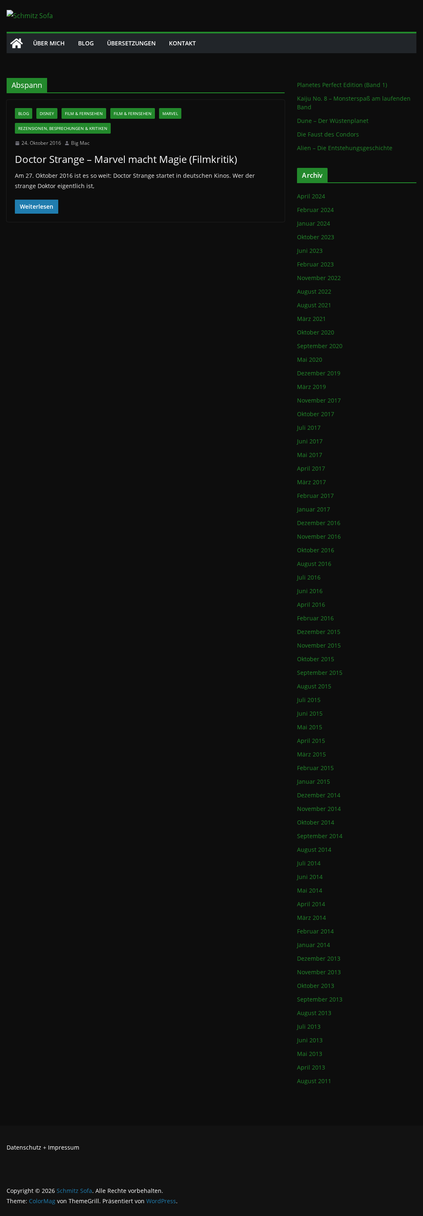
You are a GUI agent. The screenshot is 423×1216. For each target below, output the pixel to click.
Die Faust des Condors (328, 134)
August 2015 (314, 686)
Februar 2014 (315, 931)
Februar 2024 (315, 210)
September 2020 (319, 346)
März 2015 (311, 754)
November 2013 (319, 972)
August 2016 (314, 564)
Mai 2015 (309, 727)
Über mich (49, 43)
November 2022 (319, 278)
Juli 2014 (309, 863)
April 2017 (311, 468)
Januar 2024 (313, 223)
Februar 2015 (315, 768)
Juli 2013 (309, 1026)
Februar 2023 (315, 264)
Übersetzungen (131, 43)
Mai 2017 (309, 455)
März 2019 (311, 387)
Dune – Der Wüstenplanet (332, 121)
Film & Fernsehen (84, 113)
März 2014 (311, 917)
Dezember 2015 (318, 632)
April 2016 (311, 604)
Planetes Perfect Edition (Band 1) (342, 85)
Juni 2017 (310, 441)
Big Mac (80, 142)
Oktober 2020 (315, 332)
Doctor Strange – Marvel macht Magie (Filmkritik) (126, 159)
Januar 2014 (313, 945)
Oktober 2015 (315, 659)
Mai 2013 (309, 1054)
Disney (47, 113)
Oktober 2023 (315, 237)
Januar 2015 (313, 781)
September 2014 (319, 836)
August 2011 (314, 1081)
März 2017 (311, 482)
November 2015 (319, 645)
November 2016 (319, 536)
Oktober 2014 (315, 822)
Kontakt (182, 43)
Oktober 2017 (315, 414)
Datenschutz (24, 1147)
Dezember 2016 (318, 523)
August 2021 (314, 305)
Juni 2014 (310, 877)
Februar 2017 (315, 496)
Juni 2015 (310, 713)
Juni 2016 (310, 591)
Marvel (170, 113)
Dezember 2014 (318, 795)
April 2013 (311, 1067)
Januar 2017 (313, 509)
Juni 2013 (310, 1040)
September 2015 (319, 672)
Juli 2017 (309, 427)
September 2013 (319, 999)
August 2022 (314, 291)
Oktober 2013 (315, 986)
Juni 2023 (310, 251)
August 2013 (314, 1013)
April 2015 (311, 741)
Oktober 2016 (315, 550)
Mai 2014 (309, 890)
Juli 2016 (309, 577)
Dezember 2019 (318, 373)
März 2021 (311, 319)
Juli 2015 (309, 700)
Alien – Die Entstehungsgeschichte (344, 148)
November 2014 (319, 809)
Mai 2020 (309, 359)
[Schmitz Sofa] (16, 43)
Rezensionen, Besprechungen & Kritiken (62, 128)
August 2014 (314, 849)
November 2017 (319, 400)
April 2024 (311, 196)
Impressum (63, 1147)
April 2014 (311, 904)
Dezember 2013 (318, 958)
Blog (86, 43)
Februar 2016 (315, 618)
